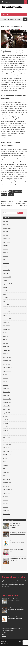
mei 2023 (5, 298)
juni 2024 (5, 252)
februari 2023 (6, 308)
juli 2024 (5, 249)
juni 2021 (5, 378)
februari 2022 (6, 350)
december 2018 (7, 479)
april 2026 (5, 221)
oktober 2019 (6, 448)
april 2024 (5, 259)
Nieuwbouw (4, 194)
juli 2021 (5, 374)
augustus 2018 (7, 493)
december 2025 (7, 225)
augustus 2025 (7, 228)
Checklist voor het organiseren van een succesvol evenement (12, 629)
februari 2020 (6, 434)
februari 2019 (6, 476)
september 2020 (7, 409)
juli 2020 (5, 416)
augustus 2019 (7, 455)
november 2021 (7, 360)
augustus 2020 (7, 413)
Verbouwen (11, 194)
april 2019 (5, 469)
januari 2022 (6, 353)
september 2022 (7, 326)
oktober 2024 (6, 238)
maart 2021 (6, 388)
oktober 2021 (6, 364)
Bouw (10, 191)
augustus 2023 (7, 287)
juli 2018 (5, 496)
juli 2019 (5, 458)
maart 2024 (6, 263)
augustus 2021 (7, 371)
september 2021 (7, 367)
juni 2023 (5, 294)
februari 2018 (6, 514)
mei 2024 (5, 256)
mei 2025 (5, 231)
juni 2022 (5, 336)
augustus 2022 (7, 329)
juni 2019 (5, 462)
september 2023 (7, 284)
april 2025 (5, 235)
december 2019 (7, 441)
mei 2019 (5, 465)
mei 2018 (5, 503)
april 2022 (5, 343)
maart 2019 (6, 472)
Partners (4, 634)
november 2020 (7, 402)
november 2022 (7, 319)
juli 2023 (5, 291)
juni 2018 (5, 500)
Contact (4, 632)
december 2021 (7, 357)
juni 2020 (5, 420)
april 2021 (5, 385)
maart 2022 (6, 347)
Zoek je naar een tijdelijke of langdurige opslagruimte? (21, 203)
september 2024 (7, 242)
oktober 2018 (6, 486)
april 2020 (5, 427)
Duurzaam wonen (18, 191)
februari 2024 (6, 266)
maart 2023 (6, 305)
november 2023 (7, 277)
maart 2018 (6, 510)
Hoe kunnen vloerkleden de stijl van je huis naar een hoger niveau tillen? (7, 203)
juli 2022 (5, 333)
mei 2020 (5, 423)
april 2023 (5, 301)
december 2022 (7, 315)
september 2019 (7, 451)
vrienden (4, 636)
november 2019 (7, 444)
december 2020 (7, 399)
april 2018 (5, 507)
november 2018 (7, 482)
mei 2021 (5, 381)
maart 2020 (6, 430)
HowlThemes (4, 643)
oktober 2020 (6, 406)
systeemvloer (7, 51)
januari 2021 (6, 395)
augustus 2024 (7, 245)
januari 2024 (6, 270)
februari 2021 (6, 392)
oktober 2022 (6, 322)
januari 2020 (6, 437)
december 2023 (7, 273)
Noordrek (3, 63)
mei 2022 (5, 340)
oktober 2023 (6, 280)
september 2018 (7, 489)
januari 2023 (6, 312)
